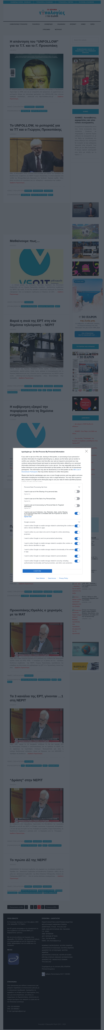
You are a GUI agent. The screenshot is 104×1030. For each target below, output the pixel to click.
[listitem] (52, 487)
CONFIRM (37, 571)
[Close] (87, 452)
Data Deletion (40, 578)
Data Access (52, 578)
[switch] (77, 491)
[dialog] (52, 515)
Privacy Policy (63, 578)
